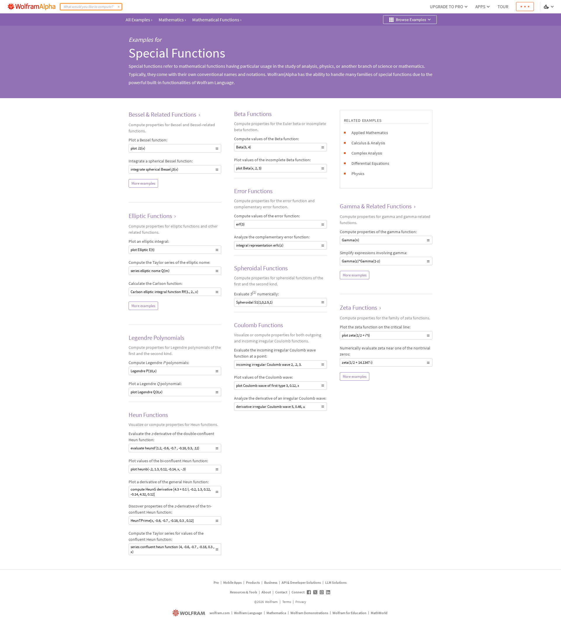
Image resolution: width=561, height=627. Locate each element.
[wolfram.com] (189, 612)
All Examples (139, 19)
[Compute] (119, 7)
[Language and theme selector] (549, 7)
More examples (143, 183)
